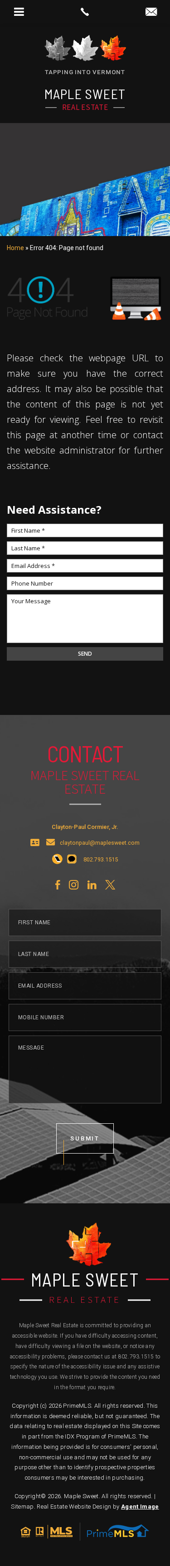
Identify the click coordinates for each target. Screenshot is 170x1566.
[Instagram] (73, 885)
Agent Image (140, 1506)
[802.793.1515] (85, 12)
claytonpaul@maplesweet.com (100, 843)
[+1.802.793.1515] (57, 860)
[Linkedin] (91, 885)
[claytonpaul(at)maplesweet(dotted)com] (151, 12)
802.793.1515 (136, 1356)
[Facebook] (57, 885)
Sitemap (22, 1506)
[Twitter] (110, 885)
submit (85, 1138)
